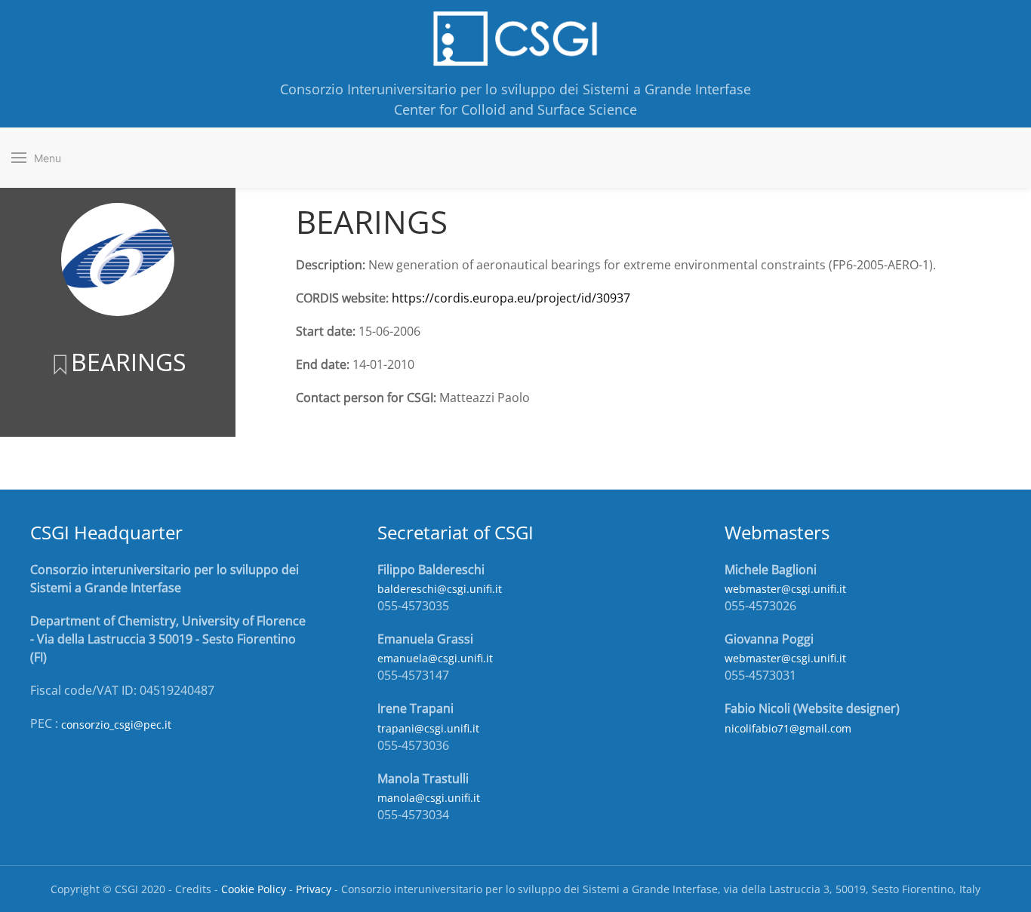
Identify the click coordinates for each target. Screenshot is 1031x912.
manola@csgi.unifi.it (428, 798)
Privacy (313, 889)
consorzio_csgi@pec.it (116, 724)
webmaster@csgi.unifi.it (785, 589)
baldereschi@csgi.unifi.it (439, 589)
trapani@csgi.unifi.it (428, 728)
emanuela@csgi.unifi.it (435, 658)
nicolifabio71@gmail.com (788, 728)
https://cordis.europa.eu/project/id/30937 (511, 298)
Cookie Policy (253, 889)
